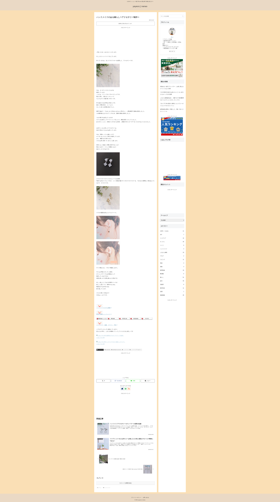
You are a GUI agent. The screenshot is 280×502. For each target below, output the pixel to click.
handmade (108, 349)
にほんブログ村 (100, 337)
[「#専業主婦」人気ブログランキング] (124, 318)
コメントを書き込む (125, 483)
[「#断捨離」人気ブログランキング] (113, 318)
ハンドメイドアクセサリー (136, 349)
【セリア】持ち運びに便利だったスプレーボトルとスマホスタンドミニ (171, 104)
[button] (148, 380)
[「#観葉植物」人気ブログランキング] (135, 318)
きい (172, 37)
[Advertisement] (125, 39)
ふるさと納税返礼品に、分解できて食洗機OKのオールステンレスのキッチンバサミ (172, 99)
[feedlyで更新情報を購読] (125, 388)
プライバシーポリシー (136, 497)
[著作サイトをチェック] (122, 388)
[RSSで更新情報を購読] (128, 388)
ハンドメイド (100, 349)
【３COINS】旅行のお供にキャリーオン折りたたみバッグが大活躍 (172, 93)
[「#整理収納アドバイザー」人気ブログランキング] (101, 318)
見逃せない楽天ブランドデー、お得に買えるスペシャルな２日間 (171, 87)
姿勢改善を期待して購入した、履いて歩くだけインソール (171, 110)
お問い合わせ (146, 497)
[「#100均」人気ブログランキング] (146, 318)
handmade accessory (116, 349)
